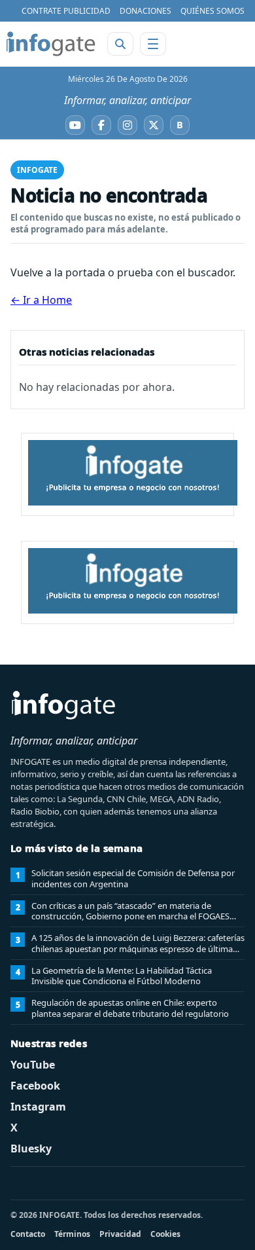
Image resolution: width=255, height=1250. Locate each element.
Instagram (38, 1106)
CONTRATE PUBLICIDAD (66, 10)
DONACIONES (145, 10)
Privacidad (120, 1234)
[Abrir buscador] (120, 44)
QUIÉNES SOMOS (212, 10)
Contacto (27, 1234)
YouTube (32, 1064)
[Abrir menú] (153, 44)
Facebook (35, 1085)
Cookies (165, 1234)
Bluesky (31, 1148)
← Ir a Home (41, 300)
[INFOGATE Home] (51, 44)
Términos (72, 1234)
